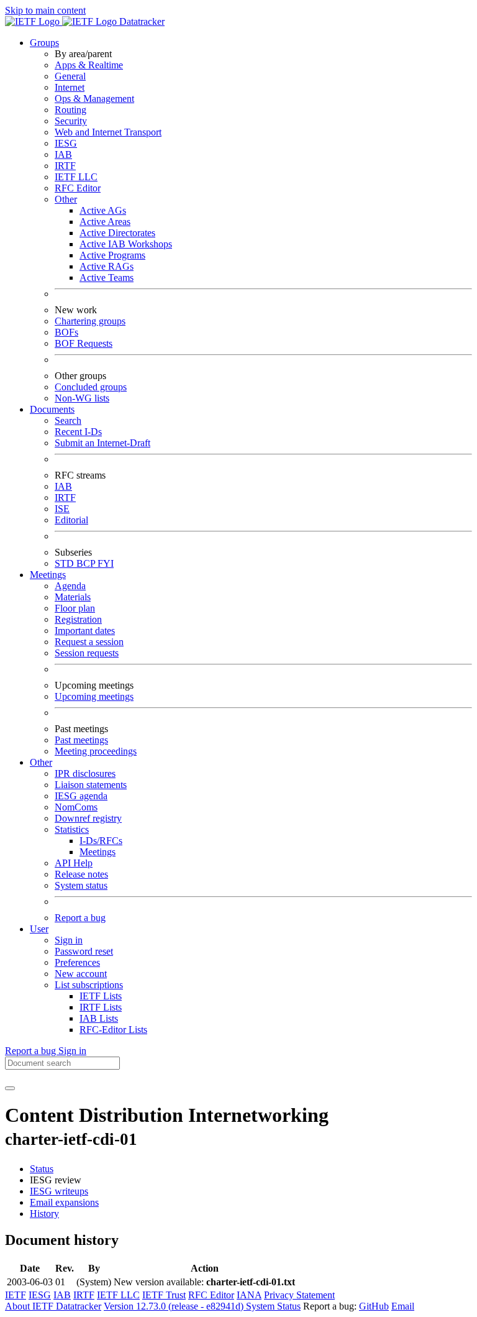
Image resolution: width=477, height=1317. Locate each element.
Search (68, 420)
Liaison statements (91, 784)
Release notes (81, 874)
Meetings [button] (48, 574)
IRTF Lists (101, 1007)
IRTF (65, 165)
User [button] (39, 929)
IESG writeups (59, 1191)
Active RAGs (107, 266)
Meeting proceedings (96, 751)
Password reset (84, 951)
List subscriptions (89, 985)
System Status (273, 1306)
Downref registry (88, 818)
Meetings (98, 852)
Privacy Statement (299, 1295)
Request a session (89, 641)
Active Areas (105, 221)
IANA (249, 1295)
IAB (63, 154)
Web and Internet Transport (108, 132)
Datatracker (141, 21)
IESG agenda (81, 796)
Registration (78, 619)
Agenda (70, 585)
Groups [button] (44, 42)
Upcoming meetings (94, 696)
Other (66, 199)
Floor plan (75, 608)
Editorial (71, 520)
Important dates (85, 630)
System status (81, 885)
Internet (69, 87)
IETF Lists (101, 996)
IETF (15, 1295)
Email (402, 1306)
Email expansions (64, 1202)
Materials (73, 597)
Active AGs (103, 210)
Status (41, 1168)
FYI (106, 563)
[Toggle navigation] (10, 1088)
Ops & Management (94, 98)
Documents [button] (52, 409)
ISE (62, 508)
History (44, 1213)
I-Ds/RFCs (101, 840)
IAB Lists (99, 1018)
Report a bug (80, 917)
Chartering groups (90, 321)
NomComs (76, 807)
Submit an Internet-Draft (102, 443)
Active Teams (107, 277)
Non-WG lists (82, 398)
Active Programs (112, 255)
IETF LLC (76, 177)
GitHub (374, 1306)
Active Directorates (117, 232)
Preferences (77, 962)
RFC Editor (78, 188)
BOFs (66, 332)
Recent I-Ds (78, 431)
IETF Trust (164, 1295)
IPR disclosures (85, 773)
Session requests (87, 653)
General (70, 76)
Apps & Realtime (89, 65)
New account (81, 973)
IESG (66, 143)
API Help (74, 863)
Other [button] (41, 762)
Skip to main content (45, 10)
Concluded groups (91, 387)
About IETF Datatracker (53, 1306)
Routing (70, 109)
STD (65, 563)
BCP (87, 563)
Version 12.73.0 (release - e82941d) (175, 1306)
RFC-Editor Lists (113, 1029)
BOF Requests (83, 343)
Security (71, 121)
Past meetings (81, 740)
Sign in (69, 940)
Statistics (72, 829)
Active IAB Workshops (126, 244)
